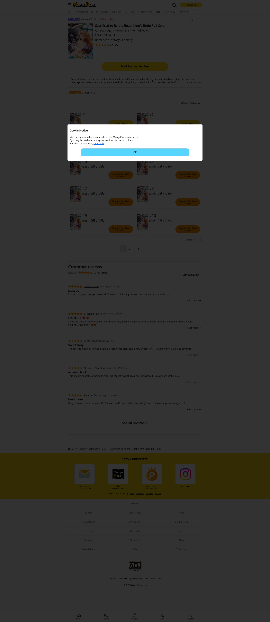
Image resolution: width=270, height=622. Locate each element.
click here (99, 143)
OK (135, 152)
